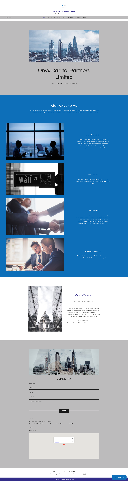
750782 (71, 423)
